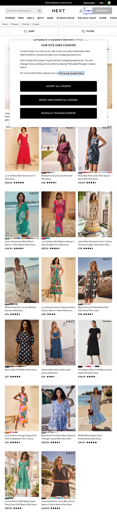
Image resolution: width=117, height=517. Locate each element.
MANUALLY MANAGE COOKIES (58, 113)
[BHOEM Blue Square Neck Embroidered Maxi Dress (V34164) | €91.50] (95, 408)
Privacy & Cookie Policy (71, 73)
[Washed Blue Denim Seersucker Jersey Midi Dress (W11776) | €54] (58, 342)
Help (101, 3)
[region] (58, 83)
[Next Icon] (58, 10)
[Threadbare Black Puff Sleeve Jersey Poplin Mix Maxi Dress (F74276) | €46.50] (95, 342)
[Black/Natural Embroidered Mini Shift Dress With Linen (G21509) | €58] (95, 280)
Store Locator (89, 3)
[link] (81, 10)
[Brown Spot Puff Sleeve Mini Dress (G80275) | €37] (22, 342)
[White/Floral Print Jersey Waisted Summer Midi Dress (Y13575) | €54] (22, 280)
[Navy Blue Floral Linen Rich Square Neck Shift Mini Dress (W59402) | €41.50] (95, 148)
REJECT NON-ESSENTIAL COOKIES (58, 100)
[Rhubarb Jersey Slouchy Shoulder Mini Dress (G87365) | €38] (58, 148)
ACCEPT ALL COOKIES (58, 86)
